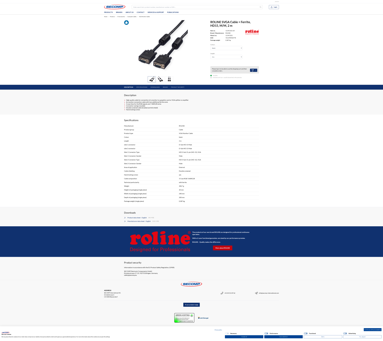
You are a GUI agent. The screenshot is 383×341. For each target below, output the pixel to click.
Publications (173, 12)
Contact (140, 12)
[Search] (261, 7)
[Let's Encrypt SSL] (203, 317)
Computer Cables (131, 16)
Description (128, 87)
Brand (165, 87)
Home (105, 16)
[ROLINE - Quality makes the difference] (160, 241)
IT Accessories (121, 16)
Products (108, 12)
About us (130, 12)
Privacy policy (218, 330)
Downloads (155, 87)
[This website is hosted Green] (184, 318)
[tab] (152, 79)
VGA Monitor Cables (144, 16)
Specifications (141, 87)
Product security (177, 87)
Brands (119, 12)
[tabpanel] (160, 47)
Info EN (277, 1)
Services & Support (156, 12)
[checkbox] (227, 333)
